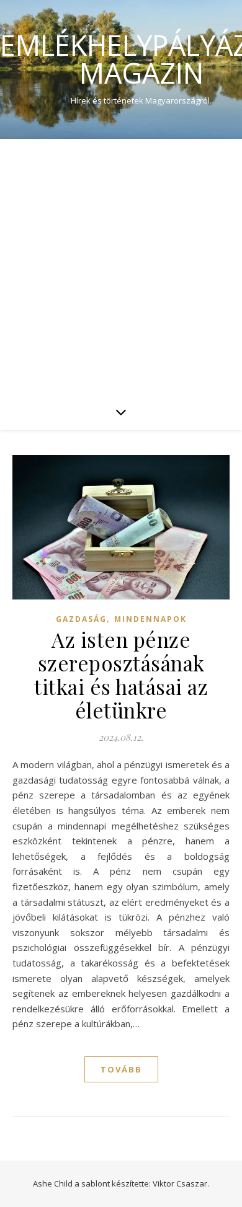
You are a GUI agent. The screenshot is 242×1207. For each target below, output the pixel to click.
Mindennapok (150, 619)
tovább (121, 1069)
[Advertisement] (121, 266)
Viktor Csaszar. (181, 1183)
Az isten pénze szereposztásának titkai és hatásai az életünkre (121, 674)
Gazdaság (81, 619)
